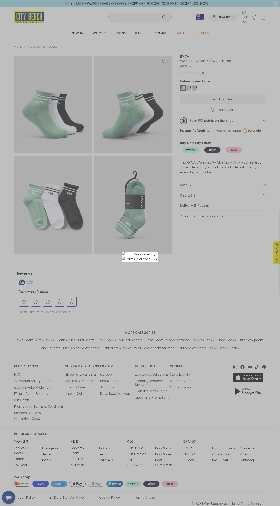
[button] (154, 255)
